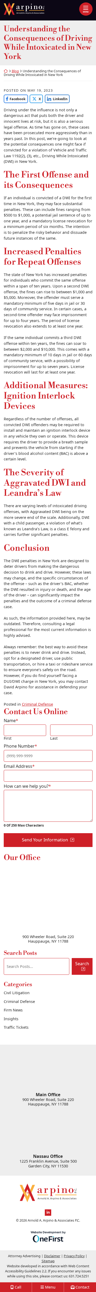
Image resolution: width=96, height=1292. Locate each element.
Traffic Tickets (16, 1027)
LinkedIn (56, 99)
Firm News (13, 1010)
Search (82, 964)
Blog (15, 71)
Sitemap (48, 1261)
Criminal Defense (37, 704)
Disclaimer (52, 1256)
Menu (86, 11)
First (7, 738)
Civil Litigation (17, 992)
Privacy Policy (74, 1256)
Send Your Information (45, 840)
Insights (11, 1018)
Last (54, 738)
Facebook (15, 99)
